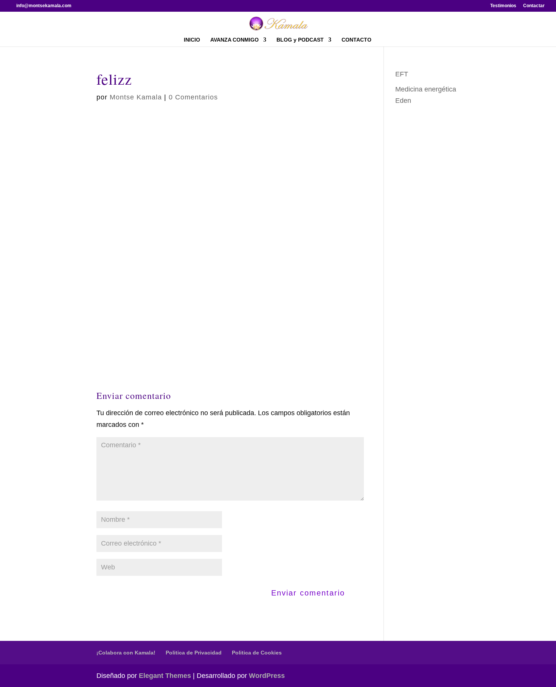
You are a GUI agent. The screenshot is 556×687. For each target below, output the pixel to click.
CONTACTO (356, 40)
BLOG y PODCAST (300, 40)
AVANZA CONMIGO (234, 40)
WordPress (267, 675)
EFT (401, 74)
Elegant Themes (165, 675)
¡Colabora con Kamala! (125, 653)
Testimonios (503, 5)
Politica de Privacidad (194, 653)
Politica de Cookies (257, 653)
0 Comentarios (193, 97)
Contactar (534, 5)
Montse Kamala (136, 97)
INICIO (192, 40)
